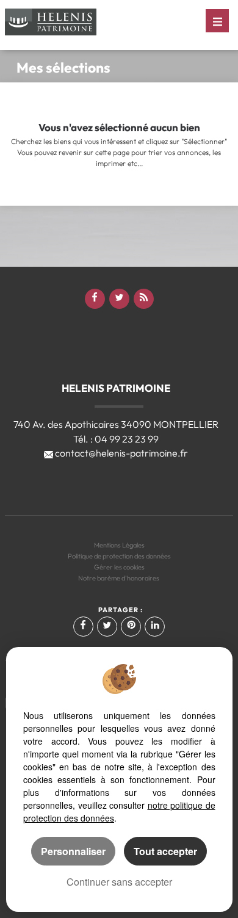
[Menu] (217, 20)
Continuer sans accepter (119, 882)
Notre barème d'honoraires (119, 578)
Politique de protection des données (119, 556)
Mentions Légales (119, 545)
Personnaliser (73, 851)
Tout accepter (165, 851)
